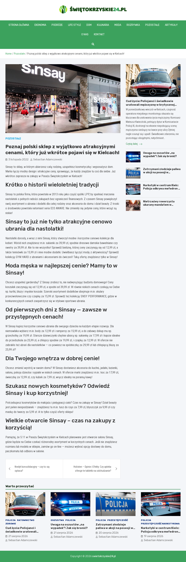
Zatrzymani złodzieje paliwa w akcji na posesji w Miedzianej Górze (162, 172)
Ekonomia (40, 25)
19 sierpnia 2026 (153, 536)
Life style (74, 25)
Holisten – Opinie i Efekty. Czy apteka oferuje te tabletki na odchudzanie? (92, 468)
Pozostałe (152, 25)
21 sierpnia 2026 (18, 536)
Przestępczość (117, 520)
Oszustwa (57, 520)
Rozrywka (133, 25)
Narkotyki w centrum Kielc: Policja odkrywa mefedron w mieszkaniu (161, 188)
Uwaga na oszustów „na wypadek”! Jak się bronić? (160, 154)
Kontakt (99, 34)
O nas (84, 34)
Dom (89, 25)
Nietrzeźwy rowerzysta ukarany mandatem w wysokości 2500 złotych (159, 205)
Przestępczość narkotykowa (160, 523)
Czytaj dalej (132, 143)
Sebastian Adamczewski (47, 159)
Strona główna (19, 25)
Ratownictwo (25, 520)
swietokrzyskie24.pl (104, 556)
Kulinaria (103, 25)
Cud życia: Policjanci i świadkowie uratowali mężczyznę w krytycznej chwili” (150, 104)
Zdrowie (10, 523)
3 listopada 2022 (18, 159)
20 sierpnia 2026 (109, 532)
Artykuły (171, 25)
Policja (10, 520)
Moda (117, 25)
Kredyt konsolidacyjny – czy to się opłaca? (32, 468)
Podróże (57, 25)
